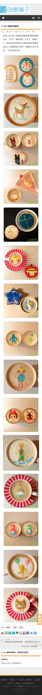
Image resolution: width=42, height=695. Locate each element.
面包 (21, 627)
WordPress (35, 686)
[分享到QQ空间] (9, 633)
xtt (4, 32)
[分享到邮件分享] (20, 633)
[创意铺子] (15, 7)
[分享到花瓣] (24, 633)
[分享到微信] (6, 633)
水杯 (15, 627)
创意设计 (11, 32)
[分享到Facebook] (27, 633)
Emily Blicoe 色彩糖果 (29, 646)
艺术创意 (36, 680)
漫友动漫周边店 (27, 683)
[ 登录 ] (9, 663)
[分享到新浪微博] (2, 633)
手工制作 (20, 680)
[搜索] (39, 18)
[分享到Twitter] (31, 633)
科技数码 (28, 680)
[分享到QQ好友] (17, 633)
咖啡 (8, 627)
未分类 (18, 683)
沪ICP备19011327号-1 (21, 689)
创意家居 (4, 680)
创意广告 (10, 683)
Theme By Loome (21, 692)
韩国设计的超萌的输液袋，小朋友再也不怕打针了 (23, 642)
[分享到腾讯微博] (13, 633)
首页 (3, 18)
